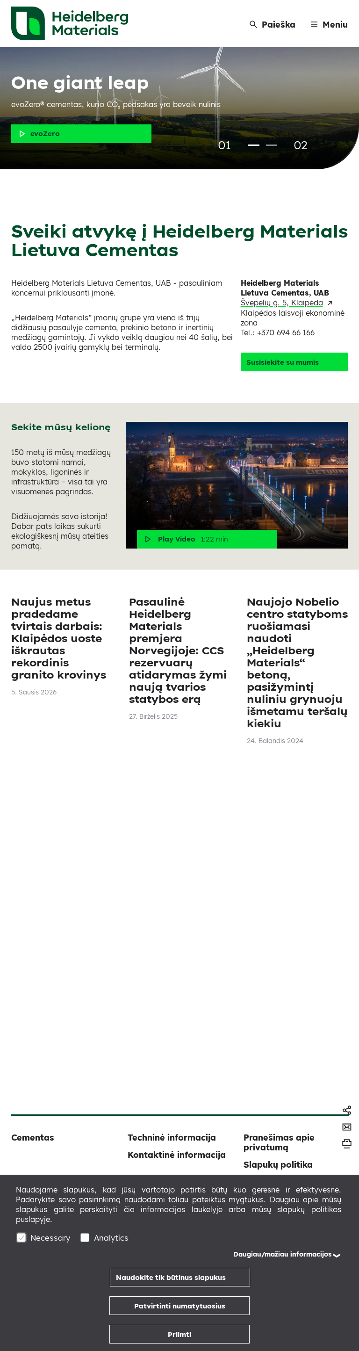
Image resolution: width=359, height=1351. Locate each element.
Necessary (50, 1238)
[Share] (347, 1110)
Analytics (111, 1238)
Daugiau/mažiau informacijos (282, 1254)
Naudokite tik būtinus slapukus (171, 1277)
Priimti (179, 1334)
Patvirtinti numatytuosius (179, 1305)
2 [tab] (272, 145)
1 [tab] (254, 145)
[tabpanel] (179, 108)
